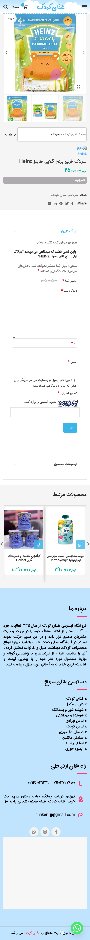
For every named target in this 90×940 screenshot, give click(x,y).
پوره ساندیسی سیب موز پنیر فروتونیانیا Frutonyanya (65, 558)
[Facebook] (72, 204)
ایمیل (72, 362)
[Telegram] (49, 204)
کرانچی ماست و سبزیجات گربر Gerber (24, 558)
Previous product (15, 134)
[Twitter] (67, 204)
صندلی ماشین (73, 738)
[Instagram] (45, 831)
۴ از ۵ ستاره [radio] (45, 281)
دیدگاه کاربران (68, 231)
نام (74, 343)
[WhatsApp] (34, 831)
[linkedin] (55, 204)
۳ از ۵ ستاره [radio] (49, 281)
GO (62, 933)
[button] (80, 544)
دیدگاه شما (69, 291)
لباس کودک (75, 727)
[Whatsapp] (77, 928)
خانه (83, 134)
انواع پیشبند (74, 743)
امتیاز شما (70, 281)
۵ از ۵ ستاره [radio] (42, 281)
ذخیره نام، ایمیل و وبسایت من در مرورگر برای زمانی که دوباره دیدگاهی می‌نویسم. (45, 382)
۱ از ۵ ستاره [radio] (56, 281)
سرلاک (55, 134)
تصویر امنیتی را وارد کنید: (40, 402)
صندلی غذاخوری (71, 732)
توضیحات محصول (65, 464)
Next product (5, 134)
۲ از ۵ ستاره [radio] (52, 281)
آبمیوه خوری (74, 749)
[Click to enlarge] (78, 86)
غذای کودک (70, 134)
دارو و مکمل (75, 704)
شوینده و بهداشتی (70, 715)
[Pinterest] (61, 204)
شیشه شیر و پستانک (68, 710)
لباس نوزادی (75, 721)
